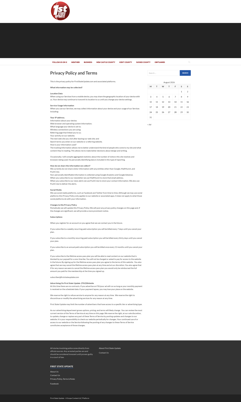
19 (163, 107)
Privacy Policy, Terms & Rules (62, 379)
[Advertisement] (120, 40)
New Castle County (105, 62)
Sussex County (143, 62)
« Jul (149, 124)
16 (188, 102)
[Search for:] (169, 73)
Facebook (54, 383)
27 (169, 112)
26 (163, 112)
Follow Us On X (59, 62)
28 (175, 112)
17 (150, 107)
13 (169, 102)
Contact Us (55, 375)
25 (157, 112)
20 (169, 107)
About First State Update (110, 348)
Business (88, 62)
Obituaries (160, 62)
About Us (54, 371)
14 (175, 102)
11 (157, 102)
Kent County (125, 62)
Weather (75, 62)
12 (163, 102)
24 (150, 112)
